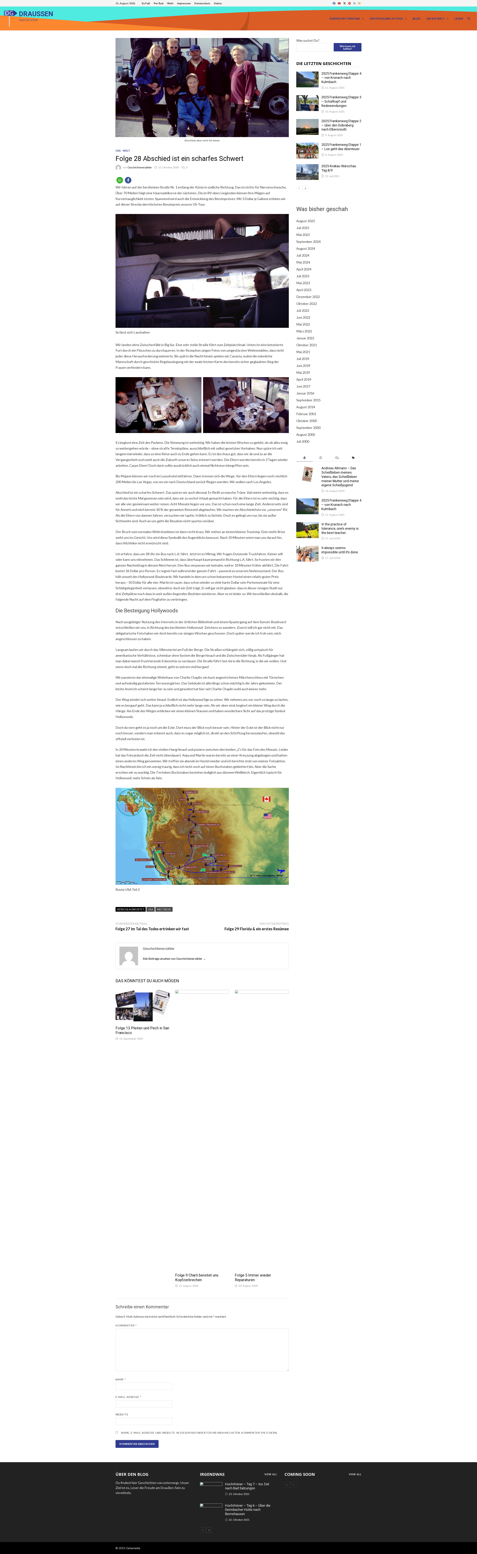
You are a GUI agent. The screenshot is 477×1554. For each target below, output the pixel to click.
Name (121, 1379)
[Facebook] (334, 3)
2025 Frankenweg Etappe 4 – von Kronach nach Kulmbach (341, 78)
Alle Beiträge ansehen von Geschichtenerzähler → (174, 958)
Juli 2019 (302, 359)
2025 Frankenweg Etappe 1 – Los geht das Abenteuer (341, 147)
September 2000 (308, 428)
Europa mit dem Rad (345, 18)
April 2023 (303, 290)
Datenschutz (202, 3)
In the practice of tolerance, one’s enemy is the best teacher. (340, 528)
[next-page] (305, 188)
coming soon (300, 1474)
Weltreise (164, 909)
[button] (119, 180)
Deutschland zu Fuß (386, 18)
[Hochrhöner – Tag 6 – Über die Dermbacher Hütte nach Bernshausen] (211, 1506)
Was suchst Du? (307, 40)
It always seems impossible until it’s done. (340, 550)
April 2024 (303, 269)
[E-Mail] (359, 3)
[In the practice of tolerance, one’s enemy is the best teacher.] (307, 525)
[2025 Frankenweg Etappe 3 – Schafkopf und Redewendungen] (307, 98)
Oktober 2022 (306, 304)
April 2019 (303, 379)
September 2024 (308, 242)
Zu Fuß (146, 3)
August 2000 (305, 434)
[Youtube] (339, 3)
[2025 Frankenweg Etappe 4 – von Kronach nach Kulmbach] (307, 74)
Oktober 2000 (306, 421)
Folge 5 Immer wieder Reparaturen (253, 1277)
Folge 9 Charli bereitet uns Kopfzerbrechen (196, 1277)
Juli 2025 (302, 228)
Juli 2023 (302, 276)
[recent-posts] (321, 458)
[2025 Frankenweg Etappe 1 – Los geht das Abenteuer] (307, 145)
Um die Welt (435, 18)
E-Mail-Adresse (128, 1396)
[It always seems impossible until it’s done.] (307, 548)
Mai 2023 (303, 283)
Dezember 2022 (308, 297)
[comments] (337, 458)
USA (118, 150)
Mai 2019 (303, 372)
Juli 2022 (302, 310)
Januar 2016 (305, 393)
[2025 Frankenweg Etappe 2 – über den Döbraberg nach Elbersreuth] (307, 121)
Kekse (218, 3)
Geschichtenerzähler (139, 167)
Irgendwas (212, 1474)
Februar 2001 (306, 414)
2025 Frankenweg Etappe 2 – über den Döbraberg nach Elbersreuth (341, 125)
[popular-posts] (304, 458)
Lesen (458, 18)
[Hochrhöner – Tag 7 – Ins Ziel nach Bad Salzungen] (211, 1484)
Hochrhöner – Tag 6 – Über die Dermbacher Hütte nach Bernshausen (247, 1510)
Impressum (184, 3)
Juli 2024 (302, 255)
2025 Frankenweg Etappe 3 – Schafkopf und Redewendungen (341, 101)
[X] (344, 3)
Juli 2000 (302, 441)
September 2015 (308, 400)
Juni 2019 (303, 366)
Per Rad (158, 3)
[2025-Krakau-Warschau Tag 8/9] (307, 166)
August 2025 (305, 221)
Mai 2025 (303, 235)
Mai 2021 (303, 352)
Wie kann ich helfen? (347, 47)
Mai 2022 (303, 324)
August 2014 (305, 407)
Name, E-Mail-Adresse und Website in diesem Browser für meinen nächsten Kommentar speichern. (199, 1432)
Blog (416, 18)
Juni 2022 (303, 317)
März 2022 (304, 331)
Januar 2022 (305, 338)
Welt (170, 3)
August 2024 (305, 248)
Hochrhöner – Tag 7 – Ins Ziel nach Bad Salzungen (247, 1486)
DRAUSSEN (36, 14)
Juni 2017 (303, 386)
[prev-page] (299, 188)
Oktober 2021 (306, 345)
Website (122, 1414)
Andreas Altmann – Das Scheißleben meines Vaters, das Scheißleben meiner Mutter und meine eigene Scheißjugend (340, 476)
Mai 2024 (303, 262)
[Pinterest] (349, 3)
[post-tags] (353, 458)
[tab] (304, 458)
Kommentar (126, 1325)
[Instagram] (354, 3)
